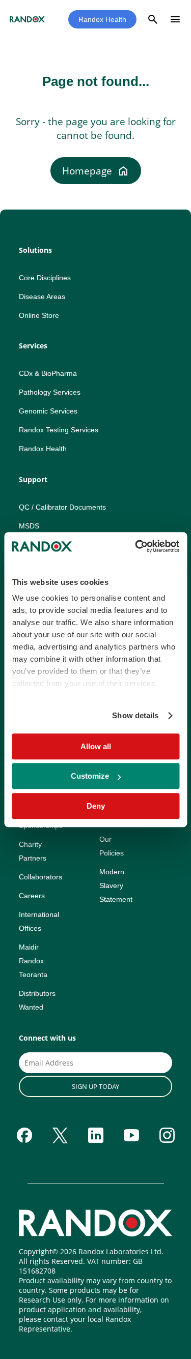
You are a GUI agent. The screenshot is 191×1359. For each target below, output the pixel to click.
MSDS (29, 526)
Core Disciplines (45, 278)
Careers (32, 896)
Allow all (95, 746)
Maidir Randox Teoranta (33, 961)
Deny (96, 806)
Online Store (39, 315)
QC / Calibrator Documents (62, 507)
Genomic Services (48, 411)
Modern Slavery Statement (115, 885)
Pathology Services (49, 392)
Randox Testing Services (58, 430)
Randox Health (102, 19)
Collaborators (40, 877)
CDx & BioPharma (48, 373)
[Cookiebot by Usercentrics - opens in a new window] (136, 546)
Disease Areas (42, 296)
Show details (135, 715)
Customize (90, 776)
